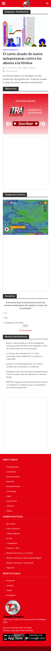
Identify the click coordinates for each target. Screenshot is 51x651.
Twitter (9, 590)
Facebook (10, 580)
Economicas (11, 501)
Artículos (10, 506)
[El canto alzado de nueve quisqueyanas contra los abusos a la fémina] (25, 31)
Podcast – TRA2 (13, 548)
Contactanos (11, 543)
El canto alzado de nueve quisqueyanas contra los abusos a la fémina (23, 58)
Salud (8, 496)
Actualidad (11, 471)
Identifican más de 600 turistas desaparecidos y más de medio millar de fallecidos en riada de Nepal (27, 374)
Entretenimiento (11, 50)
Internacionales (13, 476)
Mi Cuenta (10, 523)
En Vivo (9, 538)
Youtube (10, 585)
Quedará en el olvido (14, 322)
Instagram (10, 595)
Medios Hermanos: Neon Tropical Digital (23, 558)
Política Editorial (13, 533)
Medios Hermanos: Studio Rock (19, 563)
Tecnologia (11, 491)
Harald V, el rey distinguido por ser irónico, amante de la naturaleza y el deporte (24, 365)
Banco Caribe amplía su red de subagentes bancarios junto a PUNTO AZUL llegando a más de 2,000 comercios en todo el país (26, 346)
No (6, 318)
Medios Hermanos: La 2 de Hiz (19, 553)
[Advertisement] (25, 163)
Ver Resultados (25, 330)
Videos (9, 511)
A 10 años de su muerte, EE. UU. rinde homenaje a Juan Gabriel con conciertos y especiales (24, 356)
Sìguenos (10, 567)
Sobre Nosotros (13, 528)
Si (6, 313)
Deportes (10, 481)
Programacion (12, 467)
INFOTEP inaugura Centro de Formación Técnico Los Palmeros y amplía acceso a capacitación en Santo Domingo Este (27, 385)
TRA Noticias (31, 68)
